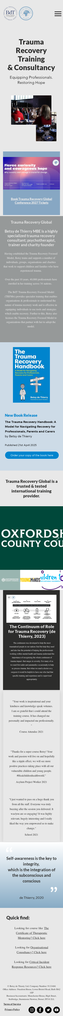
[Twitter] (48, 1010)
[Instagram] (32, 1010)
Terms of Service (12, 1004)
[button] (31, 732)
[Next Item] (57, 538)
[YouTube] (56, 1010)
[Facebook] (40, 1010)
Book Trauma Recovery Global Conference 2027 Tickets (31, 201)
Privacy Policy (12, 1009)
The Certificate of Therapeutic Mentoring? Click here (32, 933)
